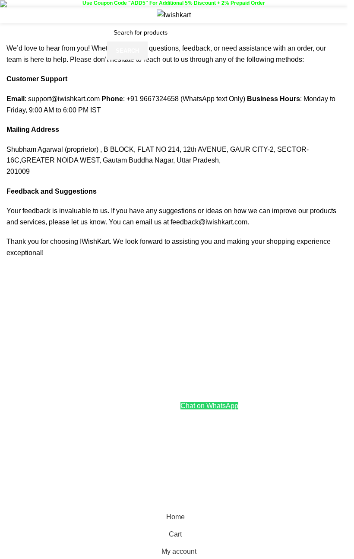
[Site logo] (174, 14)
